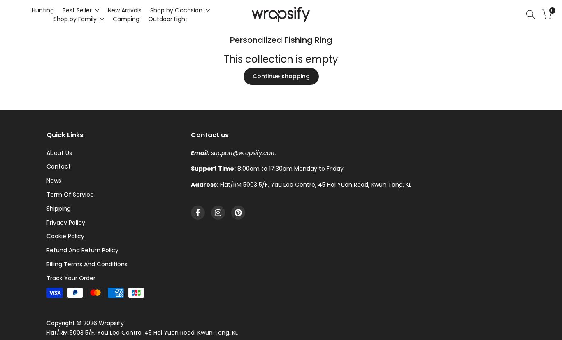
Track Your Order (70, 278)
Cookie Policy (65, 236)
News (53, 180)
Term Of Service (70, 194)
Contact (58, 166)
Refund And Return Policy (82, 250)
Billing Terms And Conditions (87, 264)
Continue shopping (281, 76)
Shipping (58, 208)
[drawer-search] (530, 14)
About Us (59, 153)
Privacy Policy (65, 222)
